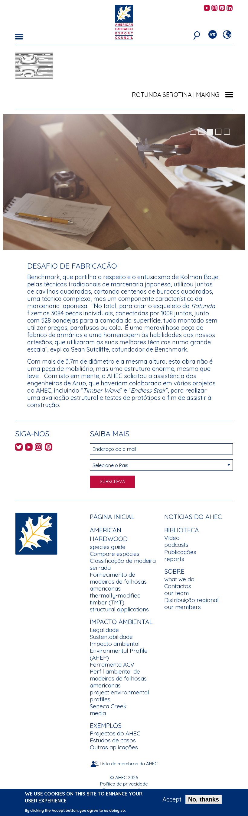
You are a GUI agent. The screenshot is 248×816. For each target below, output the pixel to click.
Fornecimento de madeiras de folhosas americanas (118, 581)
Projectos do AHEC (115, 733)
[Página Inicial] (36, 533)
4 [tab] (218, 132)
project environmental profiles (119, 696)
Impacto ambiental (115, 643)
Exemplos (106, 725)
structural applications (119, 609)
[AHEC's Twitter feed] (19, 448)
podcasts (176, 544)
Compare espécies (114, 553)
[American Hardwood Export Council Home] (124, 22)
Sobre (174, 571)
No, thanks (203, 799)
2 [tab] (201, 132)
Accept (171, 799)
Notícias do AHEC (193, 517)
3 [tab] (210, 132)
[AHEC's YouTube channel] (207, 8)
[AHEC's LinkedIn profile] (230, 8)
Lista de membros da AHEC (129, 764)
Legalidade (104, 629)
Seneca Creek (108, 706)
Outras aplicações (114, 747)
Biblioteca (181, 530)
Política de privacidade (124, 784)
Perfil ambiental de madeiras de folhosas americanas (118, 678)
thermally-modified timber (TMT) (115, 599)
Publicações (180, 552)
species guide (108, 546)
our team (176, 593)
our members (182, 606)
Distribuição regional (191, 600)
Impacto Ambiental (121, 622)
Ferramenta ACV (112, 664)
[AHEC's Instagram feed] (214, 8)
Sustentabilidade (111, 636)
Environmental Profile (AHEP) (119, 654)
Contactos (177, 586)
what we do (179, 579)
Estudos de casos (113, 740)
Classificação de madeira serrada (123, 564)
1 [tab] (193, 132)
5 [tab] (227, 132)
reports (174, 559)
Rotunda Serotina (162, 94)
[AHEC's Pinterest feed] (222, 8)
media (98, 713)
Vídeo (172, 537)
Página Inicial (112, 517)
